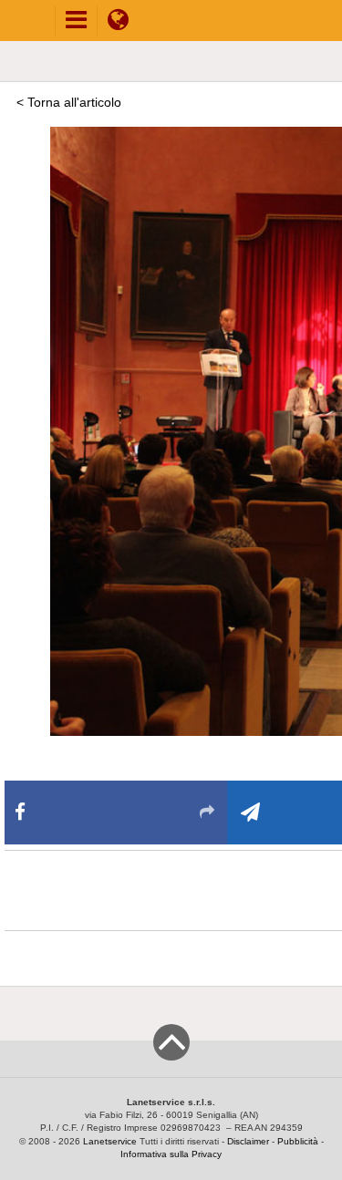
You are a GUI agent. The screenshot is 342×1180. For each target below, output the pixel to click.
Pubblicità (297, 1141)
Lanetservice (110, 1141)
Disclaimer (248, 1141)
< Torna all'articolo (68, 102)
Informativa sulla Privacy (171, 1154)
